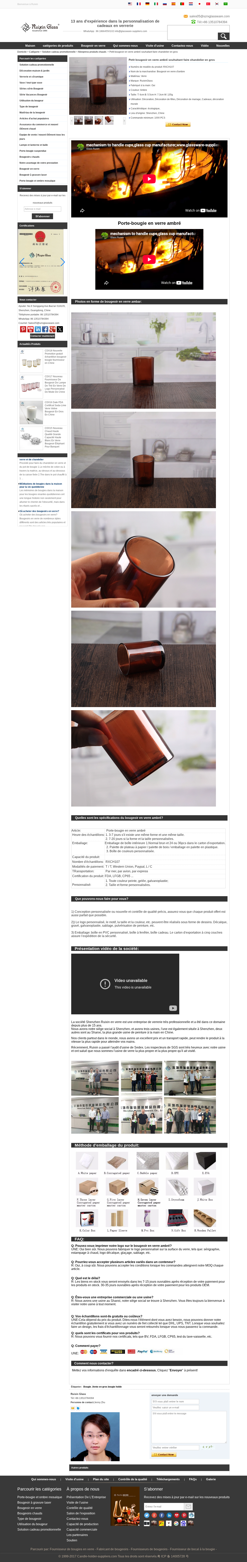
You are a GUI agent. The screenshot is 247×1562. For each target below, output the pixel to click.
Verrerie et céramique (31, 76)
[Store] (161, 1524)
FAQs (193, 1479)
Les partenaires (77, 1535)
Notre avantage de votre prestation (38, 163)
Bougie (87, 1386)
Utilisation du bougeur (31, 100)
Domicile (22, 52)
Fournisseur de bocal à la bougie (192, 1549)
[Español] (173, 4)
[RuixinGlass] (191, 1515)
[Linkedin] (169, 1515)
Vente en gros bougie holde (107, 1386)
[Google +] (52, 329)
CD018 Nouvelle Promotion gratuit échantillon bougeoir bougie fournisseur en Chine (55, 356)
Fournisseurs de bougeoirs (149, 1549)
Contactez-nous (182, 45)
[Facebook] (45, 329)
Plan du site (101, 1479)
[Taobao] (191, 1524)
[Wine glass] (169, 1524)
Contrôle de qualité (80, 1508)
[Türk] (208, 4)
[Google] (176, 1524)
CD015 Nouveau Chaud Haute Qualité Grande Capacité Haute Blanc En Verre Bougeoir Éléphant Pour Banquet (54, 437)
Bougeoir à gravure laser (33, 174)
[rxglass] (78, 1408)
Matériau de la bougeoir (32, 112)
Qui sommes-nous (125, 45)
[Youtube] (177, 1515)
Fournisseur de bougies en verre (72, 1549)
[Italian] (156, 4)
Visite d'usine (155, 45)
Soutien (72, 1540)
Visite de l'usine (77, 1502)
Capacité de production (82, 1524)
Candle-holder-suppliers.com (97, 1556)
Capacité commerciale (82, 1529)
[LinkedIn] (38, 329)
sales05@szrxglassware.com (209, 16)
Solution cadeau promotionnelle (59, 52)
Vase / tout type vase (30, 82)
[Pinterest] (23, 329)
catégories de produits (58, 45)
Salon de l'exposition (81, 1513)
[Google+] (154, 1515)
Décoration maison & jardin (34, 70)
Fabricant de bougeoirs (112, 1549)
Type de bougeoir (28, 106)
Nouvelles (223, 45)
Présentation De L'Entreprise (86, 1497)
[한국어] (217, 4)
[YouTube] (30, 329)
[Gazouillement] (147, 1515)
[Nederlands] (191, 4)
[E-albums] (125, 1525)
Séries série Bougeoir (31, 88)
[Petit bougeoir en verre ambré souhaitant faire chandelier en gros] (98, 86)
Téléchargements (168, 1479)
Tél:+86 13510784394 (212, 22)
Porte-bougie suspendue (32, 151)
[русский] (165, 4)
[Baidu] (183, 1524)
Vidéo (205, 45)
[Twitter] (60, 329)
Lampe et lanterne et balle (33, 145)
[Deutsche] (147, 4)
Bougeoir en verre (93, 45)
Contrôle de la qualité (132, 1479)
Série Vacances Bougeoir (33, 94)
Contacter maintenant (42, 336)
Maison (30, 45)
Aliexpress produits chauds (92, 52)
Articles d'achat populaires (34, 118)
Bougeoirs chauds (29, 157)
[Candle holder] (147, 1524)
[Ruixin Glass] (40, 31)
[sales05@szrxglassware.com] (73, 1408)
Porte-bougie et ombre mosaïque (37, 180)
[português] (182, 4)
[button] (62, 262)
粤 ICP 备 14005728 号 (173, 1556)
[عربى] (226, 4)
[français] (139, 4)
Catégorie (34, 52)
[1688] (154, 1524)
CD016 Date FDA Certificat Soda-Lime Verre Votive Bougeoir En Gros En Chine (55, 408)
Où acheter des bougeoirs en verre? (39, 495)
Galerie (211, 1479)
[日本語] (199, 4)
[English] (130, 4)
